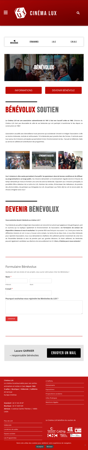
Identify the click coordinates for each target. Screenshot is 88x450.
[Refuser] (85, 445)
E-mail (9, 289)
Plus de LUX (8, 421)
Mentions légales (52, 402)
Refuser (50, 446)
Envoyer (11, 319)
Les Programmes (10, 438)
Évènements (50, 385)
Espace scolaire (9, 434)
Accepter (40, 446)
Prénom (8, 285)
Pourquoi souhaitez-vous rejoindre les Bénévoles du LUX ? (32, 298)
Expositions (50, 389)
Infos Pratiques (51, 398)
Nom (8, 277)
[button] (78, 13)
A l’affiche (49, 381)
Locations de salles (11, 429)
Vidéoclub (7, 425)
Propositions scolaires (54, 394)
